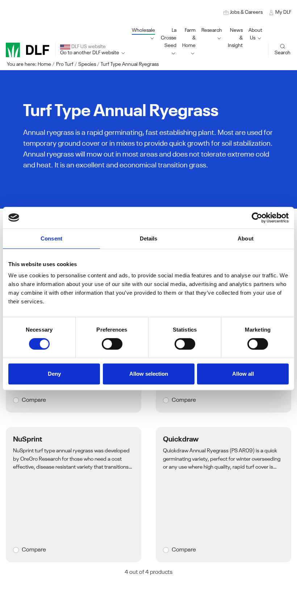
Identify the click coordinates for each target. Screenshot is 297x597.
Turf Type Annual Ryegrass (130, 64)
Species (87, 64)
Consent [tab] (51, 238)
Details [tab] (149, 238)
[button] (168, 42)
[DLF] (27, 50)
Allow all (243, 374)
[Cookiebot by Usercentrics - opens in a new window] (257, 217)
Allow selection (148, 374)
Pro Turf (65, 64)
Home (44, 64)
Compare (34, 400)
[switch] (112, 344)
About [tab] (246, 238)
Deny (54, 374)
